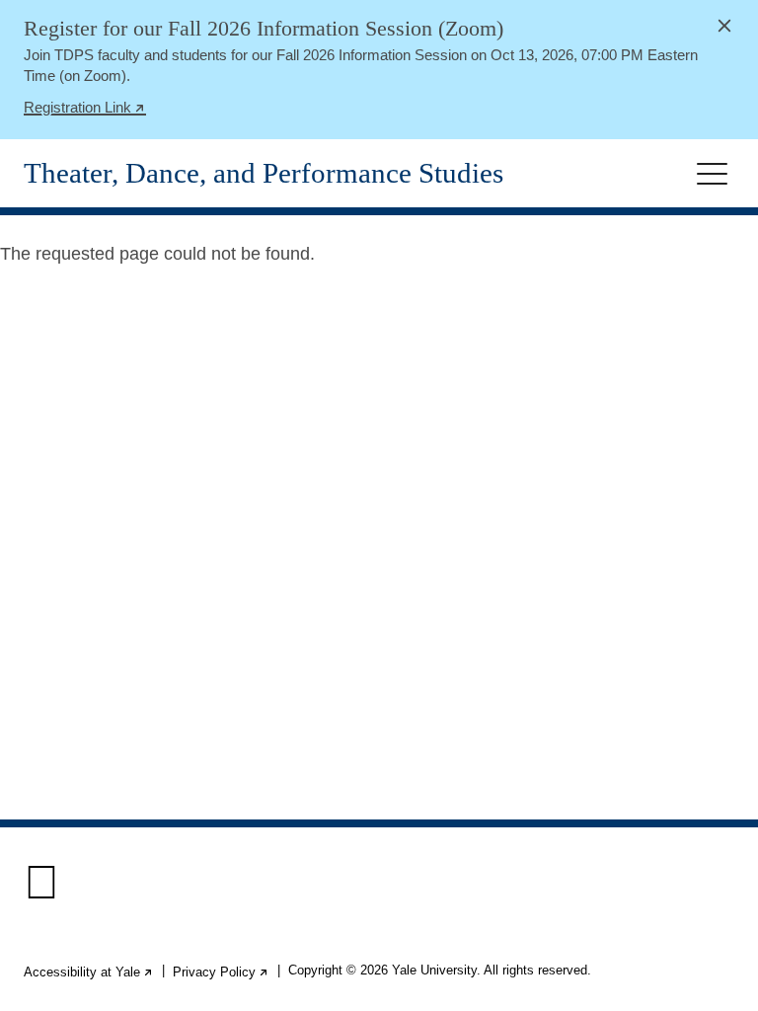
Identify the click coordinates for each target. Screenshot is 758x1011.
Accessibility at (89, 972)
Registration (85, 109)
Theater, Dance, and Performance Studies (263, 173)
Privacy (221, 972)
